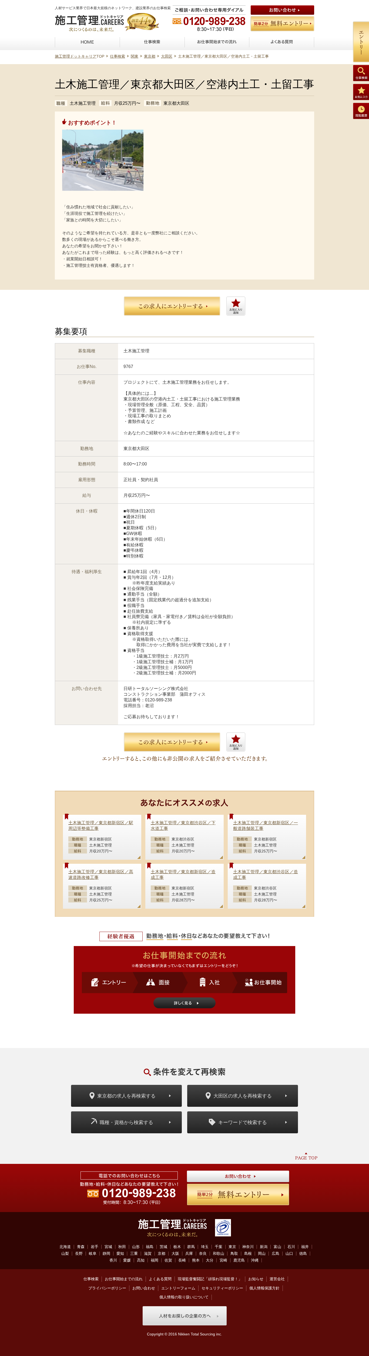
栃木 (177, 1247)
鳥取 (234, 1253)
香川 (113, 1260)
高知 (141, 1260)
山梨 (65, 1253)
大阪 (175, 1253)
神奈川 (248, 1247)
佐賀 (168, 1260)
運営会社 (277, 1279)
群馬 (191, 1247)
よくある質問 (160, 1279)
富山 (277, 1247)
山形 (136, 1247)
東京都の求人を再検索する (126, 1096)
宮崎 (223, 1260)
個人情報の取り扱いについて (184, 1297)
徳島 (303, 1253)
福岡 (154, 1260)
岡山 (262, 1253)
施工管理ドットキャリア (75, 56)
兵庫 (189, 1253)
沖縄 (255, 1260)
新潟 (263, 1247)
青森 (81, 1247)
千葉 (218, 1247)
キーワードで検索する (242, 1122)
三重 (134, 1253)
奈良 (203, 1253)
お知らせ (255, 1279)
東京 (232, 1247)
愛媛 (127, 1260)
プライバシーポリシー (107, 1288)
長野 (79, 1253)
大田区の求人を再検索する (242, 1096)
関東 (134, 56)
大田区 (166, 56)
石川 (291, 1247)
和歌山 (218, 1253)
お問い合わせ (143, 1288)
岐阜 (92, 1253)
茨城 (163, 1247)
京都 (161, 1253)
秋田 (122, 1247)
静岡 (106, 1253)
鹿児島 (239, 1260)
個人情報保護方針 (264, 1288)
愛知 (120, 1253)
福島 (149, 1247)
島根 (248, 1253)
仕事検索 (117, 56)
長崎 (182, 1260)
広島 (275, 1253)
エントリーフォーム (178, 1288)
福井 (305, 1247)
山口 (289, 1253)
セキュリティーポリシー (222, 1288)
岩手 (94, 1247)
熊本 (196, 1260)
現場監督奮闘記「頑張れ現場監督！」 (210, 1279)
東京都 (149, 56)
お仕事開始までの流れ (124, 1279)
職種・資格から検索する (126, 1122)
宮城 (108, 1247)
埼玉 (205, 1247)
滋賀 (148, 1253)
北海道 (65, 1247)
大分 (209, 1260)
